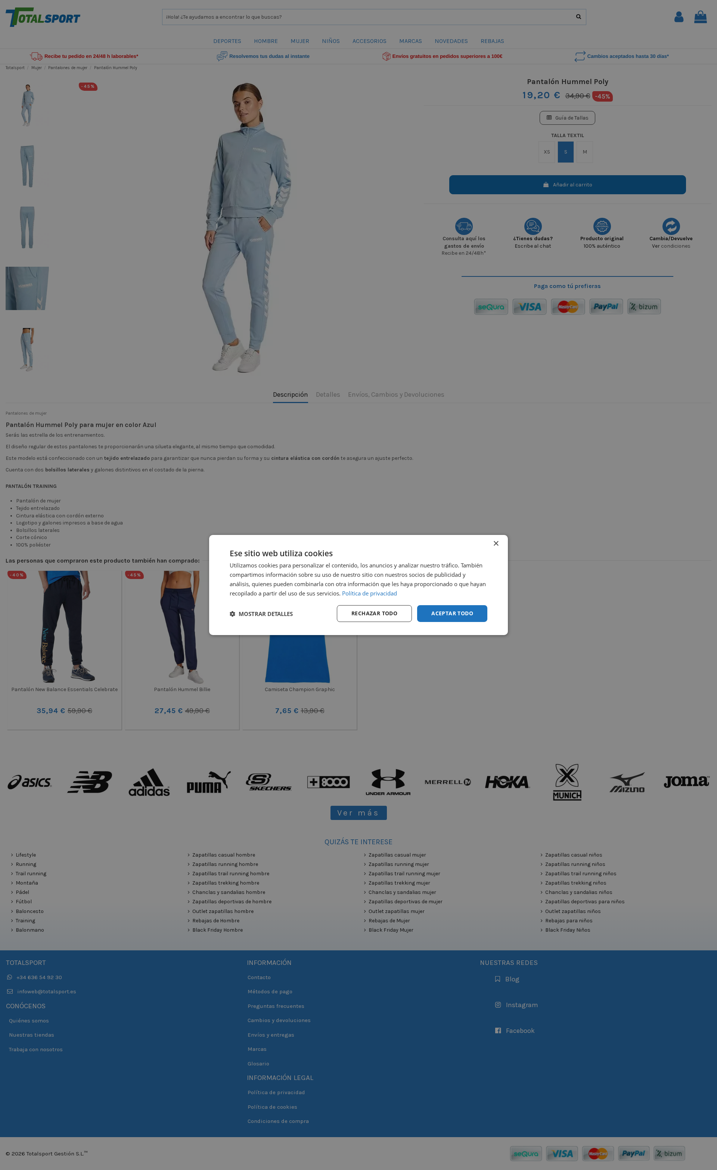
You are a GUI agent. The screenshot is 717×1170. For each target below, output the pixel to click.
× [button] (496, 544)
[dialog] (358, 585)
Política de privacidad (369, 593)
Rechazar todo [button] (374, 613)
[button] (261, 614)
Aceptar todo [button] (452, 613)
